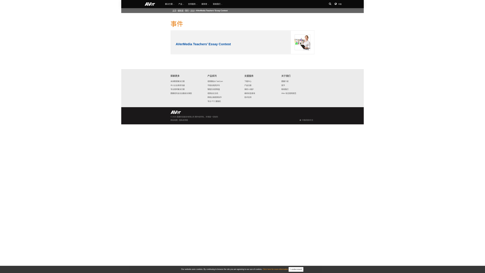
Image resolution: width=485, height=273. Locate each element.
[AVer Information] (150, 4)
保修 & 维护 (249, 89)
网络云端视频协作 (215, 97)
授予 (283, 85)
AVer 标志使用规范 (288, 93)
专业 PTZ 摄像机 (214, 101)
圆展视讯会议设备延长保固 (181, 93)
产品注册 (247, 85)
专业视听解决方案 (178, 89)
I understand (296, 269)
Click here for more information (275, 269)
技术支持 (247, 97)
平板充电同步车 (214, 85)
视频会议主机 (213, 93)
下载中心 (247, 81)
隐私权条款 (183, 120)
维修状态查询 (249, 93)
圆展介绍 (284, 81)
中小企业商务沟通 (178, 85)
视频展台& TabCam (215, 81)
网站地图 (174, 120)
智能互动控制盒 (214, 89)
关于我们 (285, 76)
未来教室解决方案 (178, 81)
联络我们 (284, 89)
